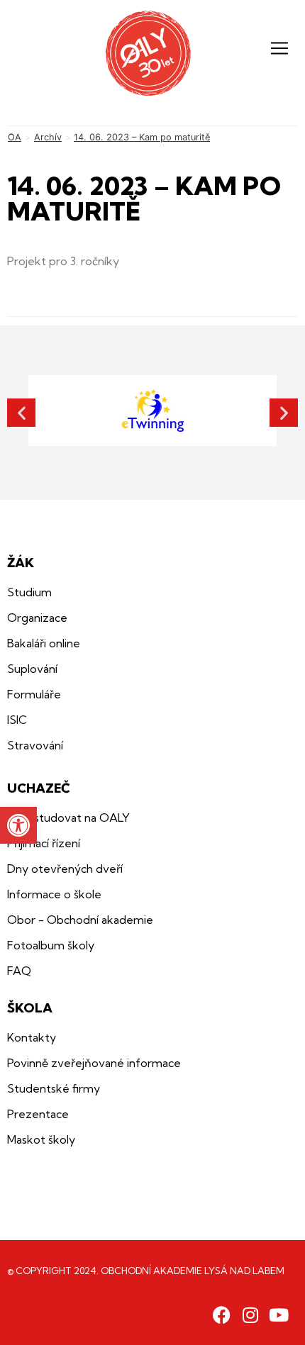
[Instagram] (250, 1315)
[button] (18, 825)
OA (14, 137)
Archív (48, 137)
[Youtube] (278, 1315)
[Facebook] (222, 1315)
